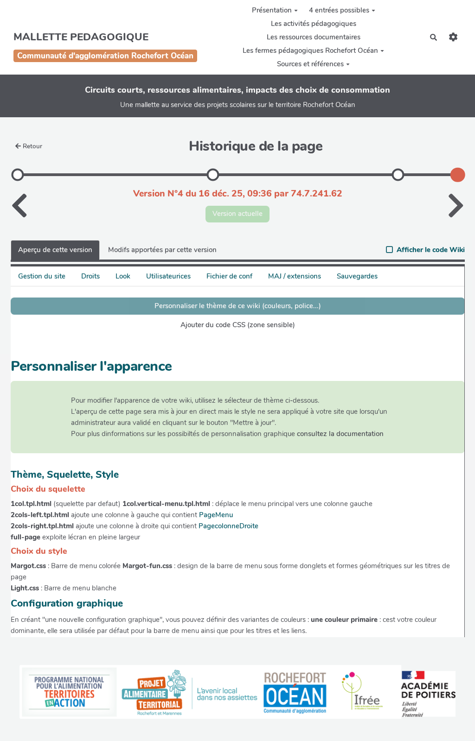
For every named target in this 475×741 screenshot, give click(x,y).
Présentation (272, 10)
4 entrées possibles (339, 10)
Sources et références (310, 64)
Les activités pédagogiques (313, 23)
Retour (32, 146)
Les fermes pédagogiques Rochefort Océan (310, 50)
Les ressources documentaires (313, 37)
